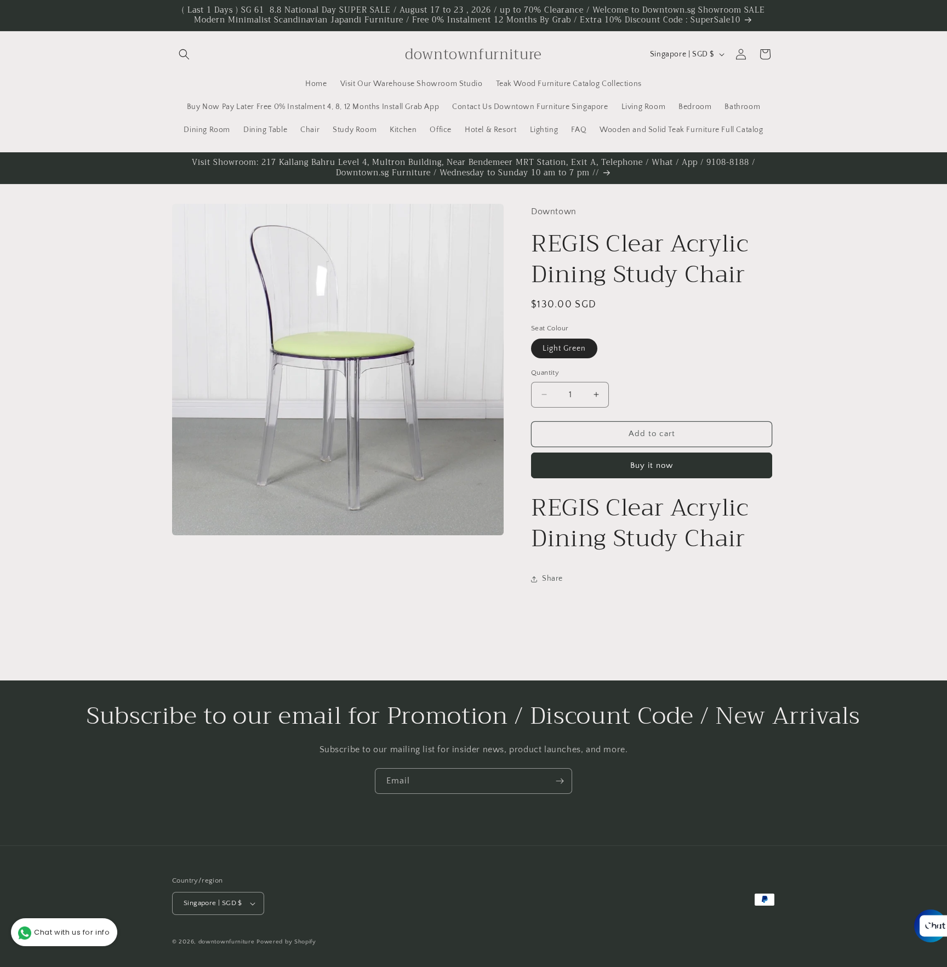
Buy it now (651, 465)
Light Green (564, 348)
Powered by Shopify (286, 942)
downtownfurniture (226, 942)
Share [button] (552, 578)
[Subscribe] (559, 781)
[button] (184, 54)
